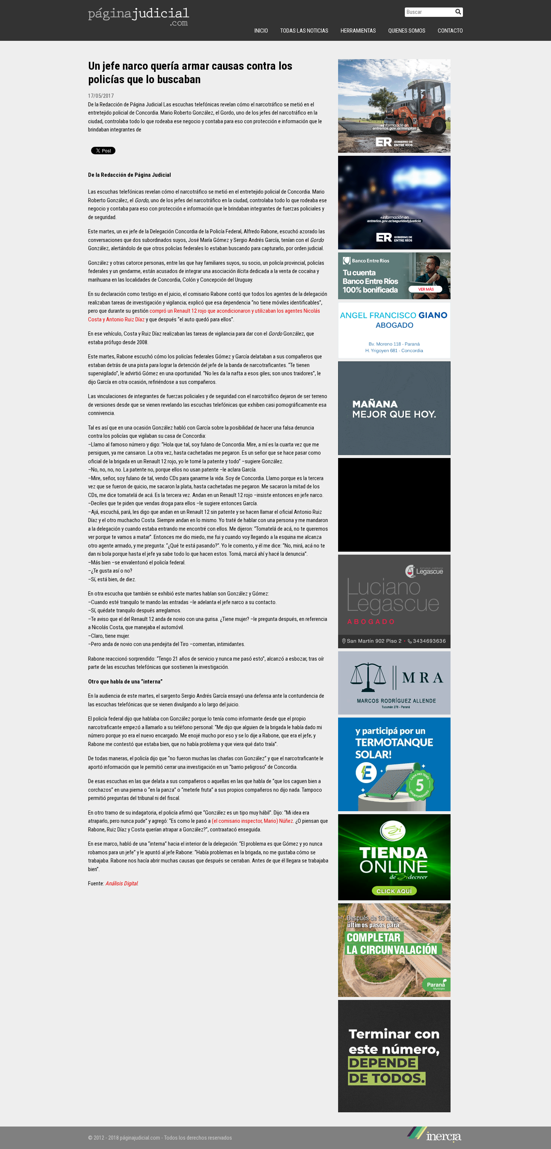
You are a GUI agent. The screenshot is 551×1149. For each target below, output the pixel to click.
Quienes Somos (406, 30)
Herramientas (358, 30)
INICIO (261, 30)
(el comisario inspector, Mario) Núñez (252, 821)
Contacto (450, 30)
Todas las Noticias (304, 30)
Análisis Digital (121, 883)
